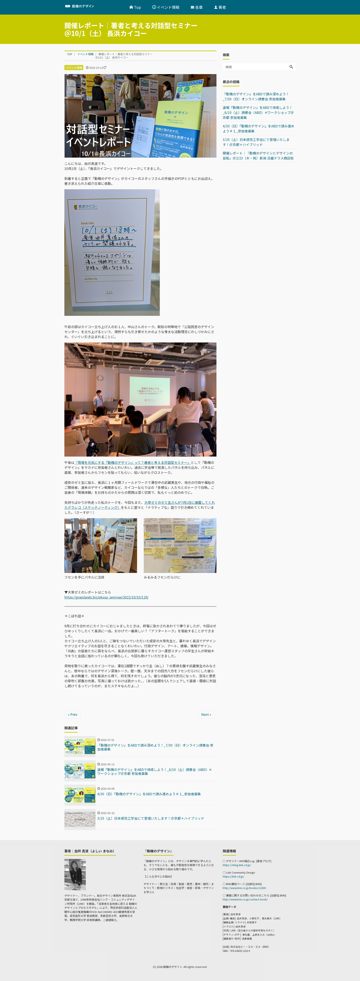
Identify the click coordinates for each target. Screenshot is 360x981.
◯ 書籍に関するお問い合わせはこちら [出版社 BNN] (254, 895)
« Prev (72, 714)
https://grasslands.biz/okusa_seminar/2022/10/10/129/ (106, 597)
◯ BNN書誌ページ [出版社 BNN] (242, 884)
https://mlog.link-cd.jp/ (237, 865)
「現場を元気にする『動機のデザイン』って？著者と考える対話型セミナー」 (132, 462)
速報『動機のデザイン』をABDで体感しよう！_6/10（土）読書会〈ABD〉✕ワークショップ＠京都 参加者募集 (258, 112)
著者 (222, 7)
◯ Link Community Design (239, 872)
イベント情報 (167, 7)
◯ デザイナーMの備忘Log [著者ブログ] (247, 861)
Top (137, 7)
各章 (198, 7)
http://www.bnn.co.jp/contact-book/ (245, 899)
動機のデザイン (172, 967)
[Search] (291, 67)
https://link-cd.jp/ (233, 876)
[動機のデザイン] (91, 7)
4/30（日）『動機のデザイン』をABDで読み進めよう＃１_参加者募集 (258, 128)
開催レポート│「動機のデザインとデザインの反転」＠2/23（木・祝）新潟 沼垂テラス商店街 (258, 156)
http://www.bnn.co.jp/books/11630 (244, 888)
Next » (206, 714)
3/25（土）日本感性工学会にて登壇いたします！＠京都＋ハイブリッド (256, 142)
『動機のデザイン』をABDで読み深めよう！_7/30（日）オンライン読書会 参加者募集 (256, 96)
